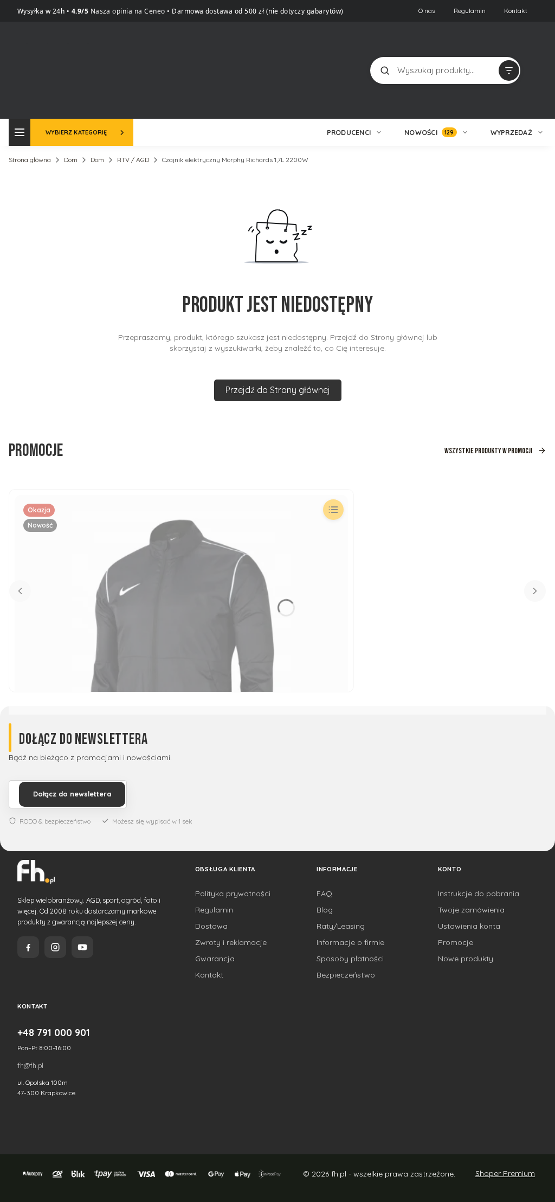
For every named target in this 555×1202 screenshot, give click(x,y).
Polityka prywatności (232, 893)
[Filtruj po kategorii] (509, 70)
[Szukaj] (385, 70)
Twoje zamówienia (471, 910)
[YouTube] (82, 947)
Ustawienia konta (469, 926)
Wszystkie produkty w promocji (488, 450)
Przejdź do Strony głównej (277, 389)
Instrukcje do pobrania (478, 893)
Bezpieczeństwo (346, 975)
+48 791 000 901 (53, 1032)
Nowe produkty (465, 958)
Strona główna (30, 160)
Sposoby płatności (350, 958)
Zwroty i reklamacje (231, 942)
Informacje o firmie (350, 942)
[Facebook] (28, 947)
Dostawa (211, 926)
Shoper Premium (505, 1173)
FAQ (324, 893)
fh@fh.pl (30, 1065)
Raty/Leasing (341, 926)
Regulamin (470, 11)
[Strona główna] (66, 69)
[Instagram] (55, 947)
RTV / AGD (133, 160)
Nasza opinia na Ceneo (126, 11)
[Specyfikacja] (333, 509)
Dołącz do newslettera (72, 793)
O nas (426, 11)
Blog (325, 910)
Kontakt (515, 11)
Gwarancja (215, 958)
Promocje (455, 942)
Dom (71, 160)
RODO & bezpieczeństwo (55, 821)
